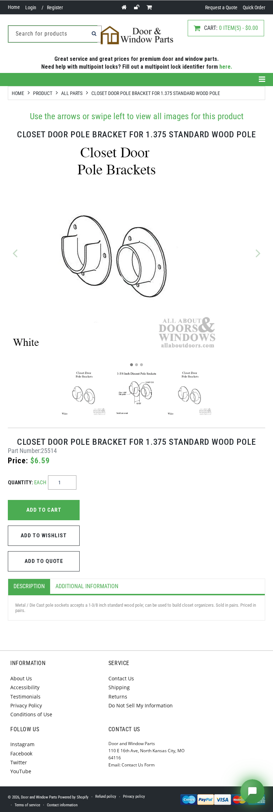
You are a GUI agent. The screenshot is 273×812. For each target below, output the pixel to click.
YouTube (20, 771)
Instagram (22, 744)
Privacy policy (134, 796)
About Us (21, 678)
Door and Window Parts (39, 797)
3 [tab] (141, 365)
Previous (15, 253)
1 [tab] (131, 365)
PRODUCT (42, 93)
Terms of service (27, 805)
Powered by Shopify (73, 797)
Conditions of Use (31, 714)
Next (258, 253)
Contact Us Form (138, 765)
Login (30, 7)
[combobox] (55, 34)
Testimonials (25, 696)
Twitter (18, 762)
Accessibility (24, 687)
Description (29, 586)
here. (225, 66)
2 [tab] (136, 365)
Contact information (62, 805)
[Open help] (252, 791)
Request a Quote (221, 7)
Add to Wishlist (44, 535)
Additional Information (86, 586)
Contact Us (121, 678)
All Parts (71, 93)
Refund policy (105, 796)
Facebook (21, 753)
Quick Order (254, 7)
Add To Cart (43, 510)
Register (55, 7)
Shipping (119, 687)
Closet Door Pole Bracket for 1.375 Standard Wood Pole (155, 93)
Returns (117, 696)
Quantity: (27, 482)
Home (14, 7)
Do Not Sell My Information (140, 705)
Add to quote (44, 561)
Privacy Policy (26, 705)
